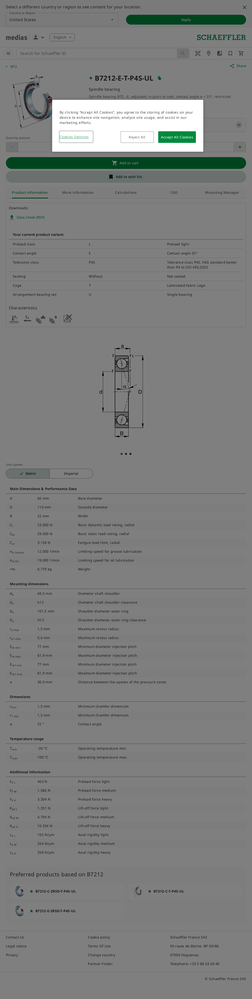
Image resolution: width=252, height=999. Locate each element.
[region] (127, 126)
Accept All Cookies (177, 137)
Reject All (137, 137)
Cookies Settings (74, 136)
